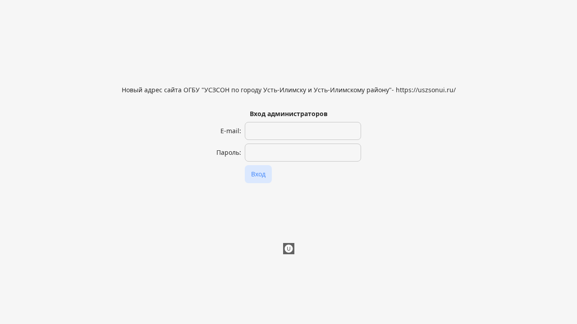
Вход (258, 174)
